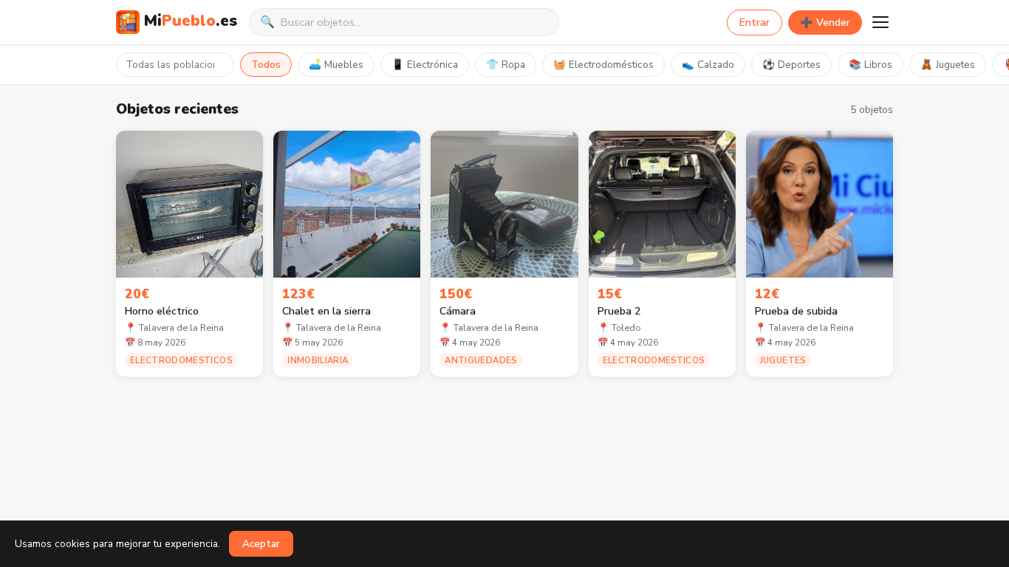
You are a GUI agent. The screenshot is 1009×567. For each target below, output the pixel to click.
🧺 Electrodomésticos (603, 65)
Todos (266, 65)
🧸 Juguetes (947, 65)
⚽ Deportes (791, 65)
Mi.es (190, 20)
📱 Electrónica (424, 65)
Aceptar (261, 544)
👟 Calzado (708, 65)
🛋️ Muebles (336, 65)
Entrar (754, 23)
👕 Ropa (505, 65)
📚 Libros (870, 65)
